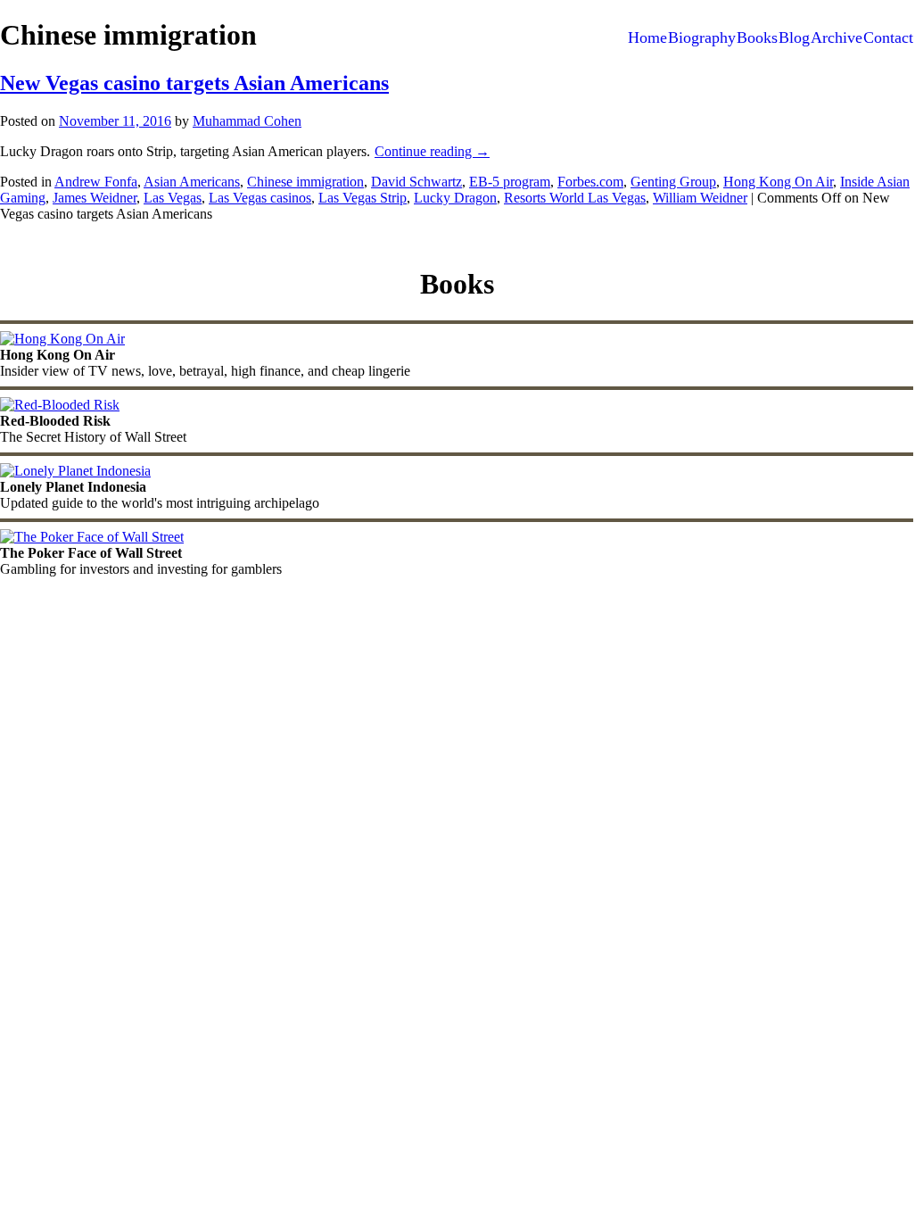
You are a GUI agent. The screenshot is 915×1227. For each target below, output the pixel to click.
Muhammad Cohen (247, 121)
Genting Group (673, 181)
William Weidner (700, 197)
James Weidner (94, 197)
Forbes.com (590, 181)
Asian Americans (192, 181)
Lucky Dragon (455, 197)
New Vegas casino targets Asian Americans (194, 83)
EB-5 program (509, 181)
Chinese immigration (305, 181)
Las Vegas (173, 197)
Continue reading (432, 151)
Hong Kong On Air (778, 181)
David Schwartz (416, 181)
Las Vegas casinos (260, 197)
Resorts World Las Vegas (575, 197)
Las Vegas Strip (362, 197)
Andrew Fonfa (95, 181)
